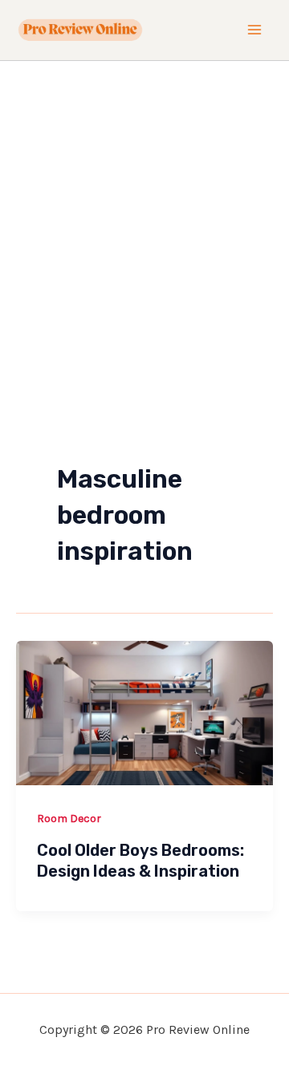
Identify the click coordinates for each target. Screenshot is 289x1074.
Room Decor (69, 818)
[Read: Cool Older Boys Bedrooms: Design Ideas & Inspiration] (144, 711)
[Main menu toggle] (255, 30)
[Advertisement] (144, 213)
